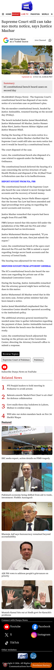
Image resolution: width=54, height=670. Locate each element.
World (45, 14)
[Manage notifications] (5, 665)
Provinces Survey (41, 665)
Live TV (24, 14)
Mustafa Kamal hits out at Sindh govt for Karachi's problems (26, 613)
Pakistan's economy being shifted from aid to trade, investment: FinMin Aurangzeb (27, 496)
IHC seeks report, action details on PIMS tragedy (26, 458)
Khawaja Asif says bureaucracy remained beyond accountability (26, 535)
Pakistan (35, 14)
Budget (16, 14)
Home (8, 14)
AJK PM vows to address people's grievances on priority (25, 574)
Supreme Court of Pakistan (16, 359)
